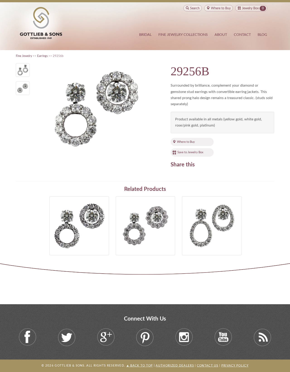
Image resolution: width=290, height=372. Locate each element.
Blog (262, 34)
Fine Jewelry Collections (183, 34)
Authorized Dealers (175, 365)
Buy (221, 8)
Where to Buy (186, 142)
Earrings (42, 56)
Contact (242, 34)
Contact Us (207, 365)
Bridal (145, 34)
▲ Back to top (139, 365)
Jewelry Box (250, 8)
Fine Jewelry (24, 56)
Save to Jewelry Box (190, 152)
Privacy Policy (235, 365)
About (221, 34)
